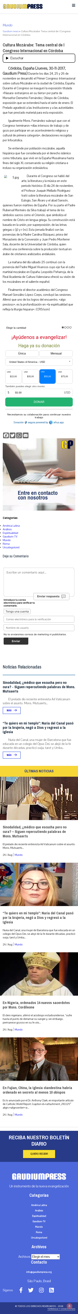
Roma (6, 544)
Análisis (7, 529)
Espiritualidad (10, 533)
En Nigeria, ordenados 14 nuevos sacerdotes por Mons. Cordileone (36, 1005)
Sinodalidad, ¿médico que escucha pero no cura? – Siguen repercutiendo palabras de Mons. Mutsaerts (35, 831)
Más (9, 710)
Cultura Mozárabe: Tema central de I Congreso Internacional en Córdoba (33, 48)
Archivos (24, 1256)
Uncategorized (11, 547)
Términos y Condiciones (61, 1308)
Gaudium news (11, 31)
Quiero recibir (39, 1154)
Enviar (16, 641)
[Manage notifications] (69, 1306)
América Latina (11, 526)
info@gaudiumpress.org (39, 1272)
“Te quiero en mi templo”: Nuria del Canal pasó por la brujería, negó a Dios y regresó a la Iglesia (38, 727)
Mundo (8, 25)
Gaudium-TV (10, 536)
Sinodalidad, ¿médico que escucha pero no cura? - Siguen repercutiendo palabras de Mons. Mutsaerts (39, 687)
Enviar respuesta (48, 596)
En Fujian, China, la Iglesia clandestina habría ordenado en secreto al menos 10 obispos (37, 1090)
